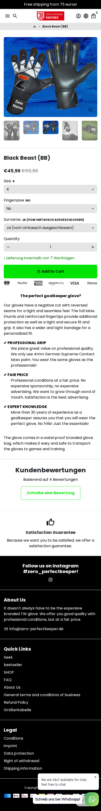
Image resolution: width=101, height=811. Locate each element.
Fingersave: (17, 200)
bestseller (13, 664)
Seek (8, 657)
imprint (10, 746)
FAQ (8, 680)
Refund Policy (16, 702)
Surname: (44, 219)
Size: (9, 181)
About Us (12, 687)
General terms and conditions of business (42, 695)
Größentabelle (17, 710)
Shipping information (23, 768)
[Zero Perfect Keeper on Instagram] (50, 579)
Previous (8, 77)
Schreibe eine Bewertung (50, 493)
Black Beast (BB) (55, 26)
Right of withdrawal (21, 761)
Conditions (13, 738)
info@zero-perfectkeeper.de (33, 629)
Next (92, 77)
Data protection (19, 753)
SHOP (9, 672)
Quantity (12, 238)
